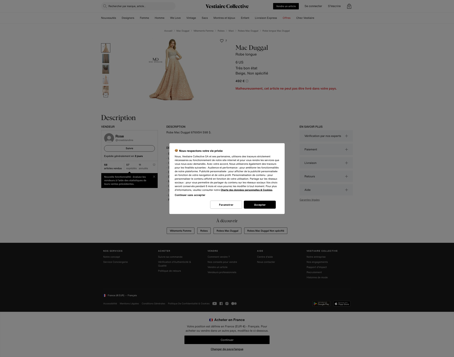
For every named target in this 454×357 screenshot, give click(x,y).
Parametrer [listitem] (226, 204)
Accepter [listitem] (260, 204)
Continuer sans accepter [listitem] (190, 195)
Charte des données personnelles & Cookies (246, 190)
